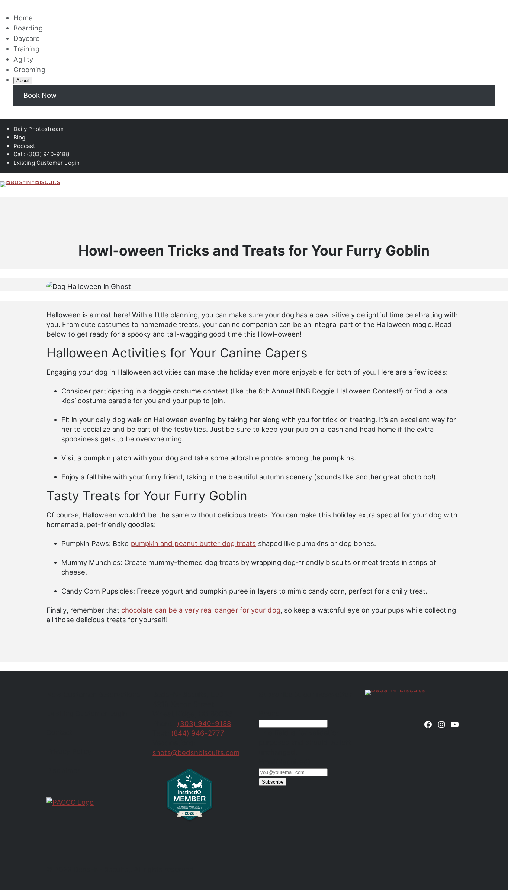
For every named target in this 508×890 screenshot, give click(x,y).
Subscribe (272, 782)
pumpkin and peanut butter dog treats (193, 543)
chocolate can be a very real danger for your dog (200, 610)
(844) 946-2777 (197, 733)
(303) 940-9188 (204, 723)
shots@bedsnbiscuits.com (195, 752)
